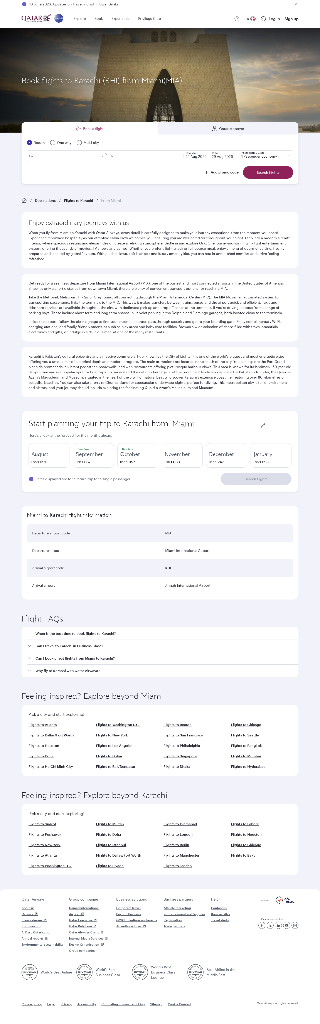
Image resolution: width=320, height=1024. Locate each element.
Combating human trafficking (123, 1004)
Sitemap (156, 1004)
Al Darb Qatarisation (36, 932)
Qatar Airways (33, 899)
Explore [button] (80, 18)
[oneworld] (58, 18)
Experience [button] (120, 18)
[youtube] (286, 925)
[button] (162, 633)
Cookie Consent (179, 1004)
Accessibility (86, 1004)
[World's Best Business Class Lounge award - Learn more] (140, 972)
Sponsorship (31, 926)
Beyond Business (128, 914)
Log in (274, 18)
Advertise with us (128, 926)
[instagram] (294, 925)
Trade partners (174, 926)
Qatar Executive (80, 920)
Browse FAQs (220, 914)
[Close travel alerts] (295, 4)
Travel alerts (220, 920)
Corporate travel (128, 908)
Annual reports (33, 938)
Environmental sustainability (43, 944)
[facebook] (261, 925)
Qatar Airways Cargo (84, 932)
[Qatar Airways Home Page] (37, 18)
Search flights (256, 479)
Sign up (291, 18)
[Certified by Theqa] (277, 903)
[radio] (49, 455)
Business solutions (131, 899)
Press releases (32, 920)
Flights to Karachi (78, 200)
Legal (51, 1004)
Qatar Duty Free (80, 926)
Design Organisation (84, 944)
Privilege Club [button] (149, 18)
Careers (27, 914)
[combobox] (216, 423)
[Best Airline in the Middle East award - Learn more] (195, 972)
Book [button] (98, 18)
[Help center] (236, 18)
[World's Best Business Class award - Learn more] (84, 972)
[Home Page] (24, 200)
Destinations (45, 200)
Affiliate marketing (177, 908)
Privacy (66, 1004)
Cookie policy (32, 1004)
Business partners (178, 899)
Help (215, 899)
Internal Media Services (86, 938)
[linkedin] (278, 925)
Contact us (219, 908)
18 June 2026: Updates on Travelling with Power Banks (73, 4)
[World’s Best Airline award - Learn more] (30, 972)
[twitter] (270, 925)
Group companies (84, 899)
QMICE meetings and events (136, 920)
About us (28, 908)
